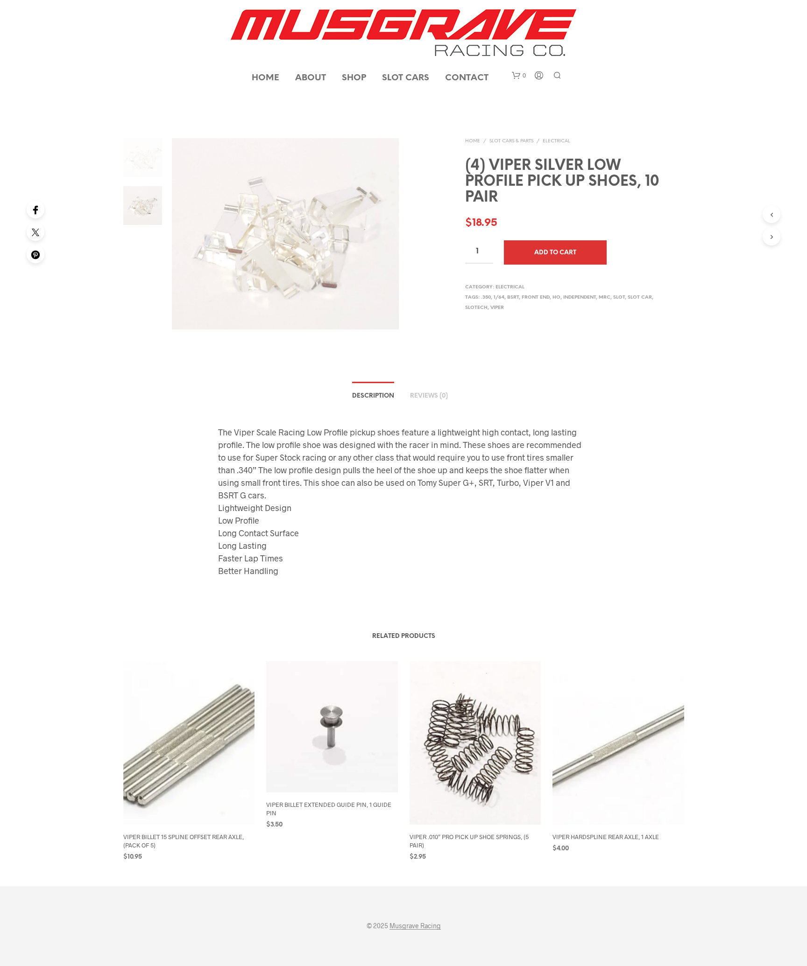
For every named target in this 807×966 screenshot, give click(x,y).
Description (373, 396)
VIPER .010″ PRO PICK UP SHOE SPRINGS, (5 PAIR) (469, 841)
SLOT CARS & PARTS (511, 141)
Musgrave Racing (415, 926)
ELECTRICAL (556, 141)
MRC (604, 297)
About (310, 78)
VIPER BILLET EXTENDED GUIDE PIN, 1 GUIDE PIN (328, 809)
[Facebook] (35, 209)
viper (497, 307)
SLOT (619, 297)
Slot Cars (405, 78)
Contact (466, 78)
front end (536, 297)
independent (579, 297)
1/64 (499, 297)
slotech (476, 307)
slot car (640, 297)
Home (265, 78)
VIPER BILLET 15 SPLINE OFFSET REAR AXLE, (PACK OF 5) (183, 841)
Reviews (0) (429, 396)
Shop (354, 78)
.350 (486, 297)
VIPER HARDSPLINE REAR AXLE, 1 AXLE (605, 836)
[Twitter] (35, 232)
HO (556, 297)
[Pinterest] (35, 254)
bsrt (513, 297)
